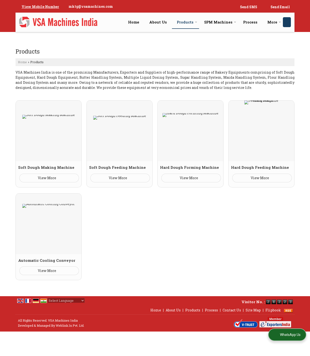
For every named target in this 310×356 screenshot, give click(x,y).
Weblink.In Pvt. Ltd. (70, 325)
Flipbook (273, 310)
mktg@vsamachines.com (91, 6)
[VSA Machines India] (58, 22)
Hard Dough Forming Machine (189, 167)
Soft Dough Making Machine (46, 167)
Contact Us (232, 310)
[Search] (287, 22)
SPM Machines (218, 22)
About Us (158, 22)
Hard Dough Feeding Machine (260, 167)
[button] (40, 6)
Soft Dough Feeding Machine (117, 167)
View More (47, 178)
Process (250, 22)
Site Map (253, 310)
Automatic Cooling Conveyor (46, 260)
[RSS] (288, 310)
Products (185, 22)
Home (133, 22)
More (272, 22)
